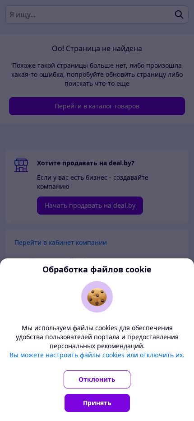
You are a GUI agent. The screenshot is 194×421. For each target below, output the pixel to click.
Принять (97, 402)
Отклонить (97, 379)
